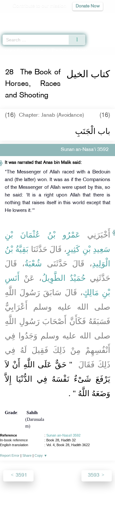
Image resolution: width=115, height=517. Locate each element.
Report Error (9, 455)
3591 (20, 475)
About (13, 498)
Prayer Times (71, 18)
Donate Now (88, 6)
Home (7, 51)
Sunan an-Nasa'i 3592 (63, 435)
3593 (94, 475)
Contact (97, 498)
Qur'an (21, 18)
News (29, 498)
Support (48, 498)
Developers (73, 498)
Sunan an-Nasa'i (32, 51)
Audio (96, 18)
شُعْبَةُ (33, 263)
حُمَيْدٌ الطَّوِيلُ (64, 277)
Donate (57, 506)
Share (27, 455)
